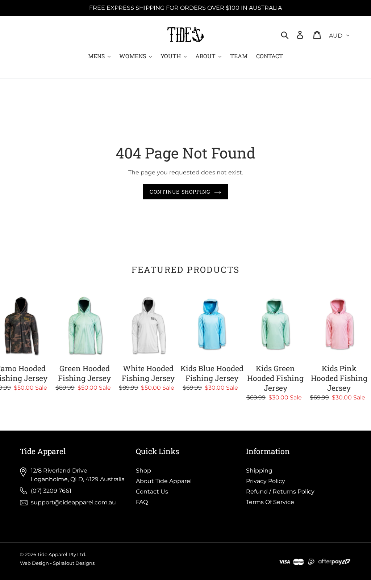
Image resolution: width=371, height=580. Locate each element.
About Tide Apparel (164, 481)
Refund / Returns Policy (280, 491)
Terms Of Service (270, 502)
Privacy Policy (265, 481)
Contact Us (152, 491)
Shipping (259, 470)
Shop (143, 470)
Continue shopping (180, 191)
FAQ (142, 502)
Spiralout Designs (74, 563)
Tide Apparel (52, 554)
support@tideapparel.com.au (73, 502)
